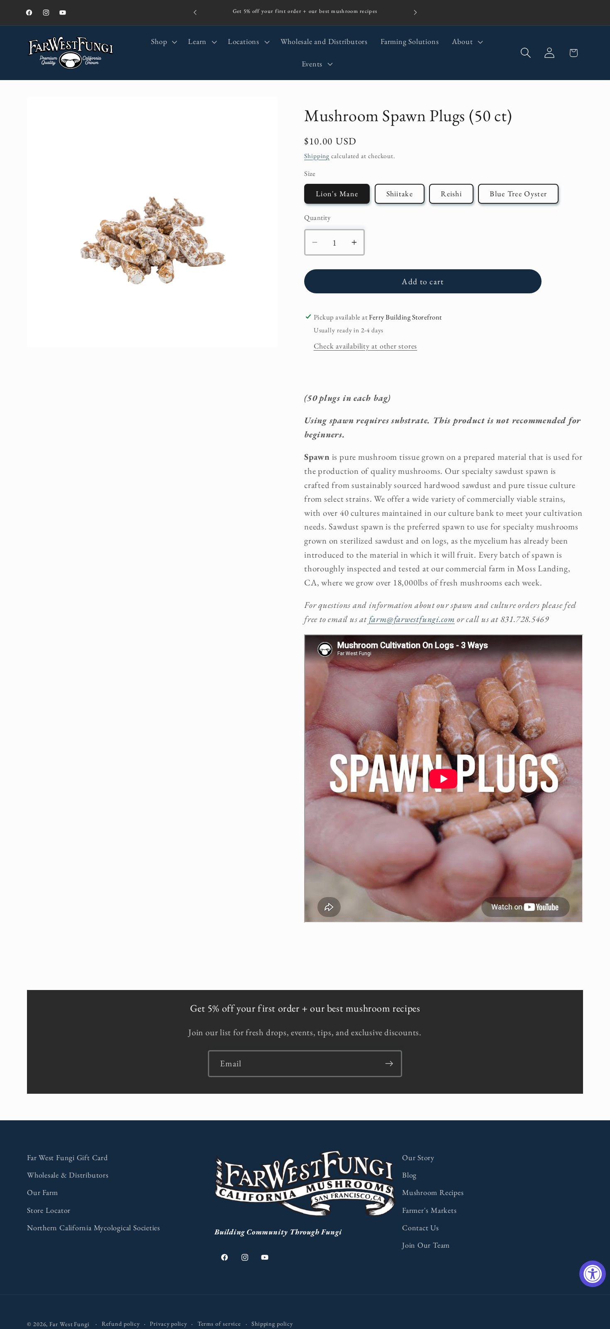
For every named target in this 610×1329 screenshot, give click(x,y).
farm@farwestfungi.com (412, 618)
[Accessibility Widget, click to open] (592, 1274)
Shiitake (399, 193)
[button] (163, 42)
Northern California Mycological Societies (93, 1227)
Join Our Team (426, 1245)
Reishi (451, 193)
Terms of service (220, 1323)
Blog (409, 1175)
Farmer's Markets (429, 1210)
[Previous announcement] (195, 12)
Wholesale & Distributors (68, 1175)
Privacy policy (168, 1323)
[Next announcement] (415, 12)
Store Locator (49, 1210)
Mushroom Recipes (433, 1192)
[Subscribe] (389, 1063)
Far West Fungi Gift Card (67, 1157)
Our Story (418, 1157)
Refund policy (121, 1323)
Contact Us (420, 1227)
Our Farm (42, 1192)
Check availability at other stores (365, 346)
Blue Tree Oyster (518, 193)
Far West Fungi (69, 1324)
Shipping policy (272, 1323)
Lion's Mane (337, 193)
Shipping (316, 155)
